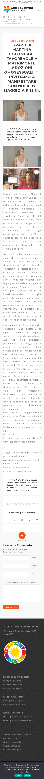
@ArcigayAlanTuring (12, 680)
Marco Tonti (31, 504)
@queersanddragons (12, 749)
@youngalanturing (11, 746)
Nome (34, 557)
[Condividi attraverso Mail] (37, 520)
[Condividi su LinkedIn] (29, 520)
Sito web (35, 574)
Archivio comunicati (22, 41)
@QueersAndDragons (13, 688)
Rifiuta (27, 775)
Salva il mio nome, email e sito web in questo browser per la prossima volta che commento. (21, 583)
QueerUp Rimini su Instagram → (17, 716)
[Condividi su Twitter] (14, 520)
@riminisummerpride (12, 742)
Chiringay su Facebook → (14, 704)
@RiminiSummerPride (12, 684)
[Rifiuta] (41, 770)
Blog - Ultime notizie (15, 17)
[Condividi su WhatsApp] (22, 520)
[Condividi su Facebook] (7, 520)
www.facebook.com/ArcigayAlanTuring (16, 467)
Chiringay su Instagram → (14, 700)
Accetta (18, 775)
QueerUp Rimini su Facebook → (17, 720)
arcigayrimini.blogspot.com (17, 471)
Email (34, 565)
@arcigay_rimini (10, 738)
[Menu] (37, 9)
